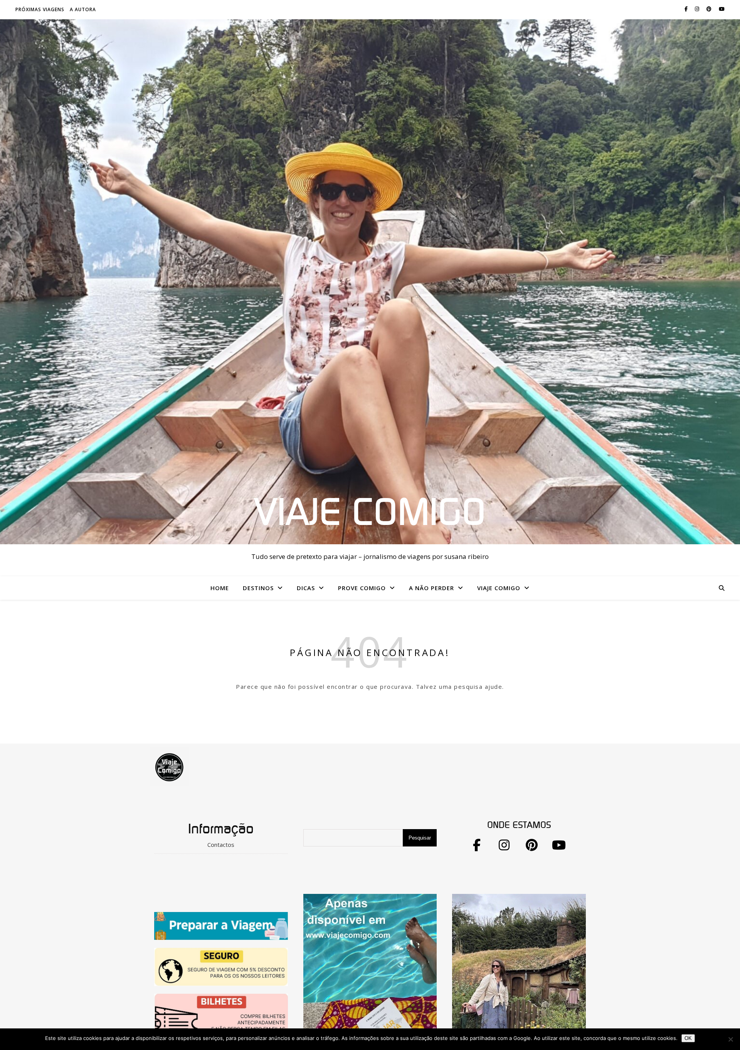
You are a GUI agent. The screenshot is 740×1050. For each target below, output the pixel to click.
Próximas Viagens (39, 9)
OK (688, 1038)
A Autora (83, 9)
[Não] (730, 1039)
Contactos (220, 844)
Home (219, 588)
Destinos (258, 588)
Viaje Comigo (370, 513)
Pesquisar (420, 838)
